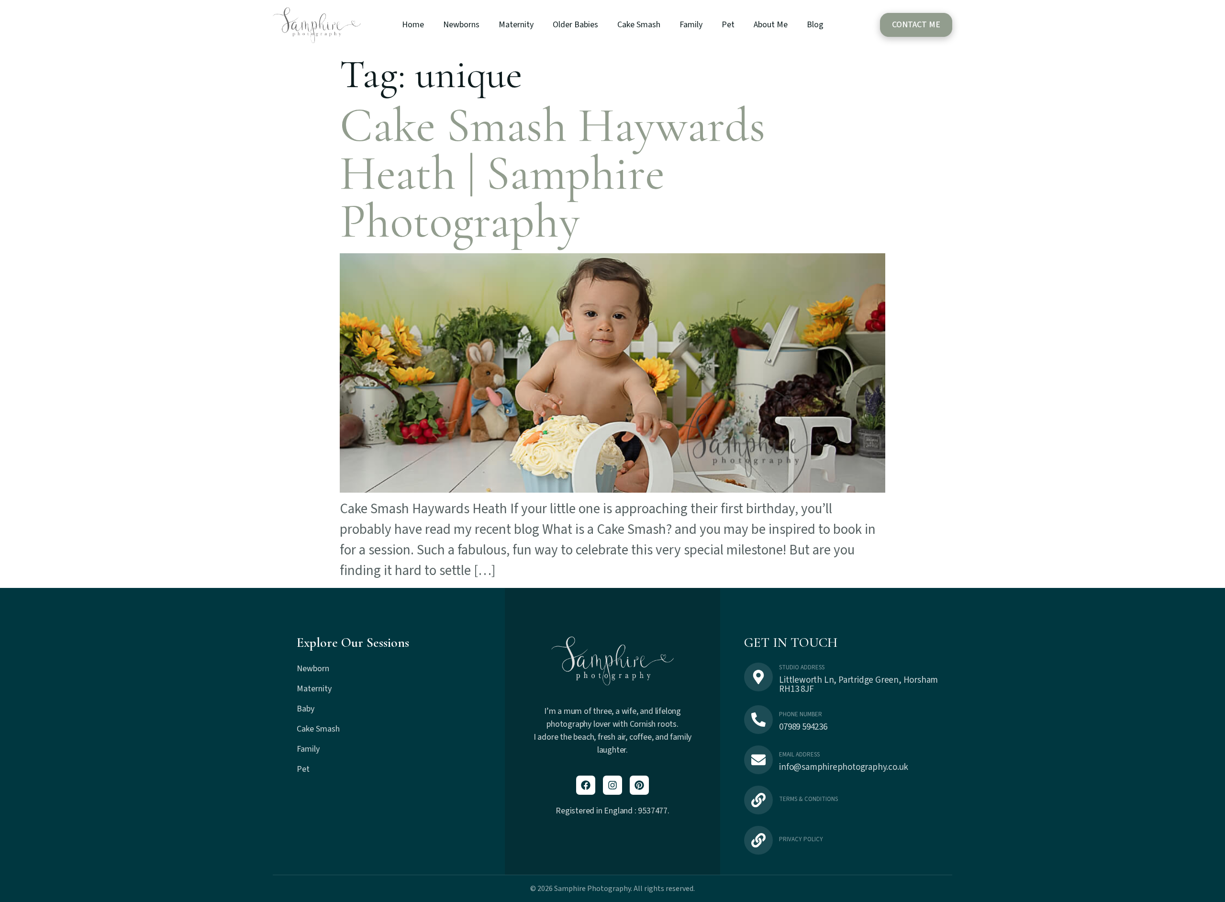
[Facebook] (585, 785)
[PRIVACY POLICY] (758, 840)
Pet (728, 25)
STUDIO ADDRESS (801, 667)
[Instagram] (612, 785)
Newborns (461, 25)
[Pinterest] (639, 785)
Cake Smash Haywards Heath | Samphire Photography (553, 173)
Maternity (516, 25)
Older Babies (575, 25)
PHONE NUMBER (800, 714)
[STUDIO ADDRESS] (758, 677)
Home (413, 25)
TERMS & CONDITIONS (808, 799)
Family (690, 25)
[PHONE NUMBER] (758, 719)
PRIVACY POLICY (801, 839)
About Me (771, 25)
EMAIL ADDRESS (799, 754)
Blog (815, 25)
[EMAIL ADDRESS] (758, 759)
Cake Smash (638, 25)
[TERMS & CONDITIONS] (758, 800)
